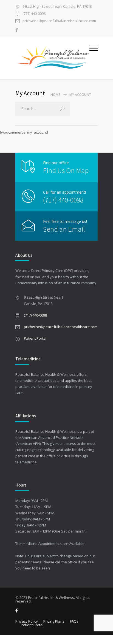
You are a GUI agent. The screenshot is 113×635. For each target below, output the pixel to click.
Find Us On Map (66, 170)
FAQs (74, 621)
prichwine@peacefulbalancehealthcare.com (59, 21)
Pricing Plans (53, 621)
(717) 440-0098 (34, 14)
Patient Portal (35, 338)
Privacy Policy (26, 621)
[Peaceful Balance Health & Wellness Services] (52, 58)
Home (55, 94)
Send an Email (64, 229)
